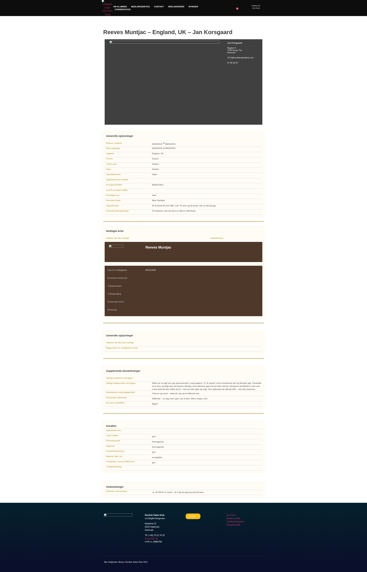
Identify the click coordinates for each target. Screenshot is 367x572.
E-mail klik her (151, 538)
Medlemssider (176, 6)
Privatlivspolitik (233, 525)
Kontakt (159, 6)
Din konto (231, 515)
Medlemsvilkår (233, 518)
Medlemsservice (140, 6)
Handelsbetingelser (235, 521)
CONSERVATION (122, 9)
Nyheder (193, 6)
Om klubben (120, 6)
